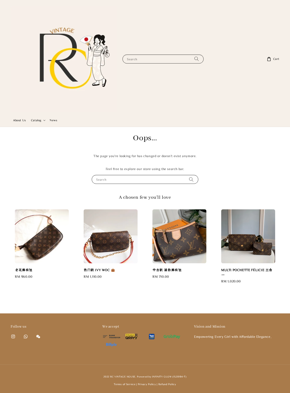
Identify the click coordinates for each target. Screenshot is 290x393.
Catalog (36, 120)
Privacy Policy (147, 384)
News (53, 120)
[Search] (196, 59)
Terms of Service (124, 384)
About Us (19, 120)
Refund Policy (167, 384)
